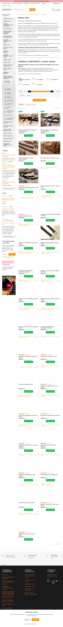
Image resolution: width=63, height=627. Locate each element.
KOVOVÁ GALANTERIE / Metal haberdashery (8, 25)
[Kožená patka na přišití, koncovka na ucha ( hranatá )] (28, 344)
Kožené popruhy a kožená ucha (8, 223)
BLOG (10, 5)
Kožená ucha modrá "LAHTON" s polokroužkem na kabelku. (47, 327)
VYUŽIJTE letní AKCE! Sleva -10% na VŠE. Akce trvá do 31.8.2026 (8, 167)
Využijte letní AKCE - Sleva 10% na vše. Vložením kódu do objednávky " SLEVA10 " (31, 1)
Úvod (19, 14)
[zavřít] (61, 1)
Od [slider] (29, 91)
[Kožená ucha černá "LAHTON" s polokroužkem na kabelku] (50, 204)
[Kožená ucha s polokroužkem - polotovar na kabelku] (28, 404)
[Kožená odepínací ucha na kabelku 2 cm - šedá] (28, 176)
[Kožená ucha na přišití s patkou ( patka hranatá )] (28, 463)
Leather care (34, 586)
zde (36, 624)
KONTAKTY (5, 5)
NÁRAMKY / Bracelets (6, 52)
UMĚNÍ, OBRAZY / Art (8, 136)
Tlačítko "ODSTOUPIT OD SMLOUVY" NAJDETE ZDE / (8, 593)
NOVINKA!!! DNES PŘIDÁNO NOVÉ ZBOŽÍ (8, 155)
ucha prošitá (9, 103)
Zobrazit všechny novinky (8, 188)
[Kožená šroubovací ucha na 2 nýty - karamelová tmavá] (28, 148)
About (6, 574)
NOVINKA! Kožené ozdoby (8, 209)
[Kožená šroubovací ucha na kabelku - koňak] (50, 148)
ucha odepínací (9, 93)
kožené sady (9, 115)
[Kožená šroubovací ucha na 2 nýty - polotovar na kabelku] (28, 433)
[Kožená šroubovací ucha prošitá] (28, 204)
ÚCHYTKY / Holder (7, 133)
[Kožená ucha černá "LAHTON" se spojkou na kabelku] (50, 232)
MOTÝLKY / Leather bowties (7, 48)
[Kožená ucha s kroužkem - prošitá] (28, 374)
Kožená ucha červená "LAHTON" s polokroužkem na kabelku (26, 271)
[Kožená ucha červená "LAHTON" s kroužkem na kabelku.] (50, 260)
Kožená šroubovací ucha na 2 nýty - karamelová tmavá (26, 158)
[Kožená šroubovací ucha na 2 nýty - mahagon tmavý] (50, 176)
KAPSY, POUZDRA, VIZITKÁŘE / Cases (7, 37)
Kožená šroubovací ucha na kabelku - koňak (50, 158)
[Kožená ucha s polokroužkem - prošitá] (50, 344)
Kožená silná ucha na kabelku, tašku (26, 502)
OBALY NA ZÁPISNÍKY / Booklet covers (8, 56)
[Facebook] (49, 582)
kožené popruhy (8, 82)
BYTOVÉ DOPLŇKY (7, 28)
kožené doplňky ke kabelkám (10, 111)
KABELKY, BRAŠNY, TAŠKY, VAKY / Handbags (7, 32)
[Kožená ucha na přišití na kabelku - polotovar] (50, 404)
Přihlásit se (12, 254)
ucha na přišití (10, 100)
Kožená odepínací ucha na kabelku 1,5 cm (49, 474)
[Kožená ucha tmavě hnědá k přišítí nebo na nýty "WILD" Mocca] (28, 120)
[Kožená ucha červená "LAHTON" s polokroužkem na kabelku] (28, 260)
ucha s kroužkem (9, 89)
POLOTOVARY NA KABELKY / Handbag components (8, 77)
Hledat (32, 9)
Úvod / (3, 574)
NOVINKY (10, 195)
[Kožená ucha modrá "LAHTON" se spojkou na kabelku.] (50, 288)
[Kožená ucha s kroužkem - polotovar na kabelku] (50, 374)
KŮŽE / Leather (6, 44)
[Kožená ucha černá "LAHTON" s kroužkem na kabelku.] (28, 232)
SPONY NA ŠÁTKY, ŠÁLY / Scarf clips (7, 130)
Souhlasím (35, 619)
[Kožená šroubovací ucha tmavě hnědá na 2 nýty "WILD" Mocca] (50, 120)
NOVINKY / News (7, 21)
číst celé (10, 161)
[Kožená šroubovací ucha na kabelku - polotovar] (50, 433)
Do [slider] (52, 91)
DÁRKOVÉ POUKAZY (8, 138)
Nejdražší (34, 104)
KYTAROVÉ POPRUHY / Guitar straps (7, 41)
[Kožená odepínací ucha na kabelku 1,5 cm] (50, 463)
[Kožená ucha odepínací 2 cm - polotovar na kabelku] (50, 492)
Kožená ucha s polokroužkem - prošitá (49, 356)
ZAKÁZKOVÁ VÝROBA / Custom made (7, 145)
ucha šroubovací (9, 97)
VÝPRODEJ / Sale (7, 141)
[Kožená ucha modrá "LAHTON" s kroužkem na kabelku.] (28, 316)
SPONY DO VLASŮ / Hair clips (7, 126)
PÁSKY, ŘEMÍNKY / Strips (7, 69)
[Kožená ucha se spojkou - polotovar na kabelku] (28, 522)
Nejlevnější (28, 104)
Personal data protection (8, 601)
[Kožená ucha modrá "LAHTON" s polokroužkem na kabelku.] (50, 316)
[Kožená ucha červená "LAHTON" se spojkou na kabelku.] (28, 288)
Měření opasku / (28, 589)
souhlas (25, 614)
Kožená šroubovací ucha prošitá (25, 215)
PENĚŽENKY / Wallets (6, 73)
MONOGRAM (26, 3)
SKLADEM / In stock (7, 18)
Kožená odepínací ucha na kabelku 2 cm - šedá (28, 187)
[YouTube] (58, 582)
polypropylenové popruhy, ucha (10, 119)
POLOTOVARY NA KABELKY (8, 220)
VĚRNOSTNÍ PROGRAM (35, 3)
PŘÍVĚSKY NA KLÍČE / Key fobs (8, 122)
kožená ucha (9, 85)
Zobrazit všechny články (8, 236)
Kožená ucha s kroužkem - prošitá (26, 384)
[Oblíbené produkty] (54, 4)
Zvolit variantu (28, 135)
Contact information (52, 576)
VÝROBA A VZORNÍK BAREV (17, 3)
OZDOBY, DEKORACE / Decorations (8, 65)
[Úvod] (7, 10)
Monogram (32, 584)
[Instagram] (54, 582)
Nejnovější (21, 104)
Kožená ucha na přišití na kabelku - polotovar (50, 415)
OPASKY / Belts (7, 62)
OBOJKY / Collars (7, 59)
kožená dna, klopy (9, 107)
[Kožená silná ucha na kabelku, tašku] (28, 492)
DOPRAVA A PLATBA (7, 3)
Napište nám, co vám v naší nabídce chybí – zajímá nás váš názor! (8, 199)
